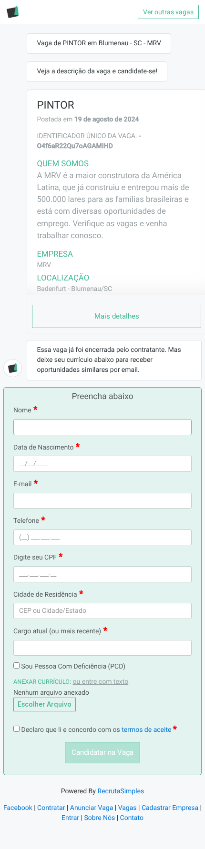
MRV (44, 265)
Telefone (26, 521)
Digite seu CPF (35, 557)
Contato (132, 818)
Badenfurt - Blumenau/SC (74, 289)
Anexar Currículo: (42, 682)
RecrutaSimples (120, 791)
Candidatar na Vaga (102, 752)
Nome (22, 410)
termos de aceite (147, 730)
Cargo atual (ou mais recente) (57, 631)
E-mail (22, 484)
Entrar (70, 818)
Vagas (127, 808)
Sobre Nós (99, 818)
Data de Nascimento (43, 447)
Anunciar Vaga (91, 808)
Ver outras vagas (168, 12)
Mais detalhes (116, 316)
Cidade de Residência (45, 595)
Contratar (51, 808)
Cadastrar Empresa (170, 808)
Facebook (17, 808)
